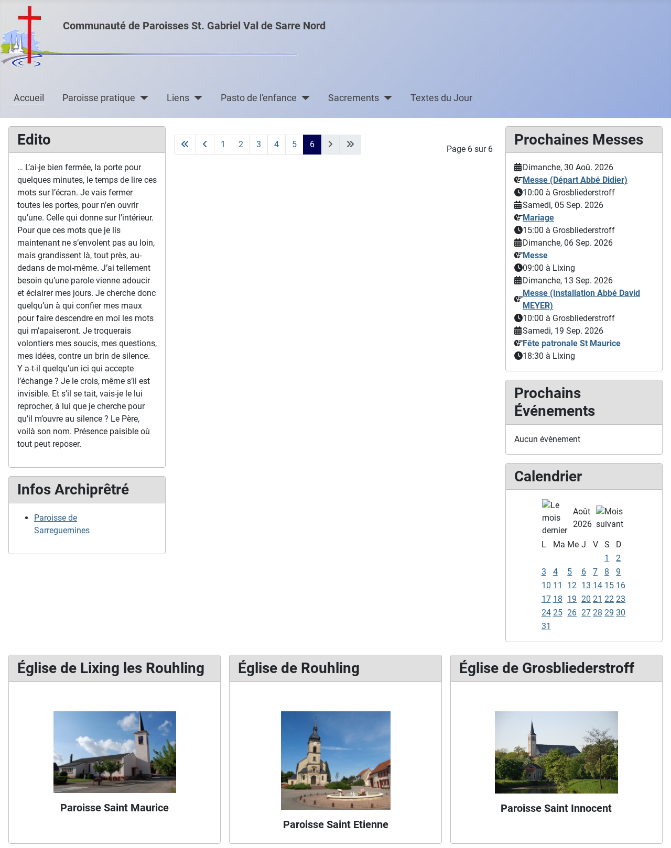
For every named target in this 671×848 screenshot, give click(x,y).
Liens (178, 98)
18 (557, 599)
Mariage (538, 218)
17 (546, 599)
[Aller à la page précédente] (205, 145)
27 (586, 613)
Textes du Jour (441, 98)
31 (546, 626)
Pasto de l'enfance (259, 98)
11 (557, 585)
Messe (535, 255)
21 (597, 599)
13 (586, 585)
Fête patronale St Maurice (572, 343)
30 (620, 613)
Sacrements (353, 98)
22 (609, 599)
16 (620, 585)
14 (597, 585)
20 (586, 599)
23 (620, 599)
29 (609, 613)
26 (572, 613)
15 (609, 585)
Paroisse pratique (98, 98)
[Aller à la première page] (185, 145)
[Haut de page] (653, 829)
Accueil (29, 98)
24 (546, 613)
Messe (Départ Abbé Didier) (575, 180)
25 (557, 613)
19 (572, 599)
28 (597, 613)
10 (546, 585)
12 (572, 585)
